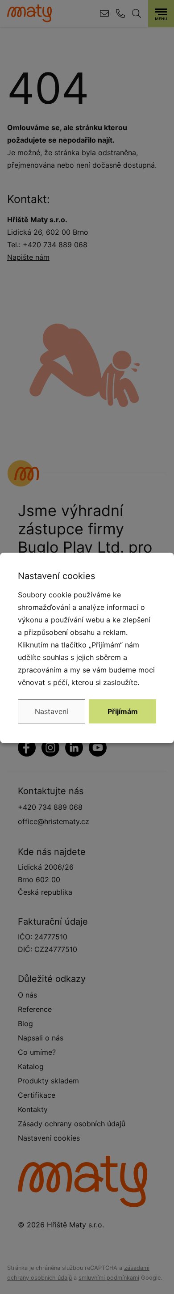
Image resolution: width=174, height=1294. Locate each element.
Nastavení (51, 711)
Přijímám (123, 711)
